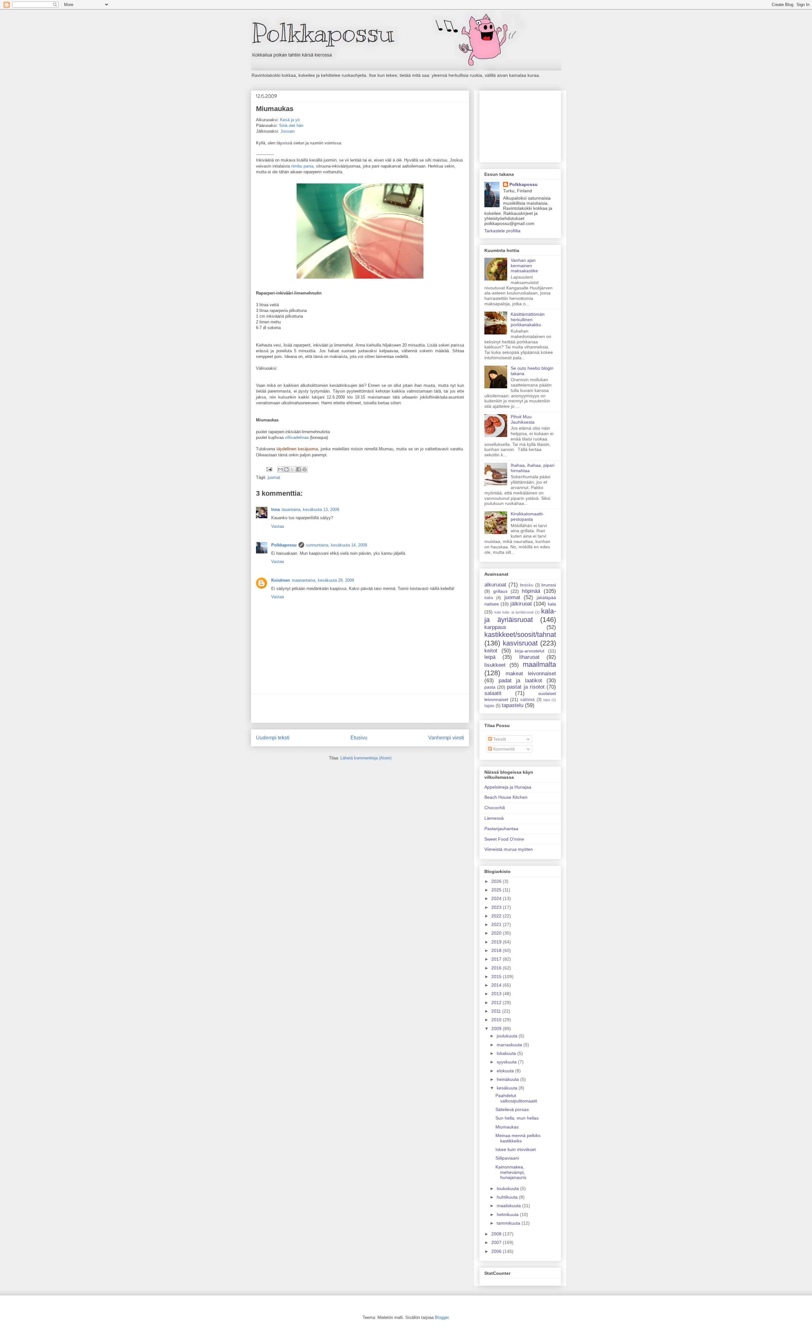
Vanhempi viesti (446, 737)
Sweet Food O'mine (504, 839)
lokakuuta (507, 1053)
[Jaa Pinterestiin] (304, 469)
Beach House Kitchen (505, 797)
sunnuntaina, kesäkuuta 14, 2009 (336, 545)
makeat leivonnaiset (531, 674)
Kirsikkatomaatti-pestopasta (527, 516)
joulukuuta (508, 1035)
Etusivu (358, 737)
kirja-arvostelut (529, 650)
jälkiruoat (521, 604)
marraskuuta (510, 1044)
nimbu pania (302, 166)
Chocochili (494, 807)
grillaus (500, 591)
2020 (497, 933)
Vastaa (277, 526)
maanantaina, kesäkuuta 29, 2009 (323, 580)
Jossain (287, 131)
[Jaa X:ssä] (292, 469)
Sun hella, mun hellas (517, 1118)
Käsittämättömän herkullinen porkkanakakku (528, 320)
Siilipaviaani (507, 1158)
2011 (496, 1011)
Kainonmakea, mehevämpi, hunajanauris (510, 1172)
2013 (497, 993)
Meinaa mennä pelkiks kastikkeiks (517, 1138)
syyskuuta (507, 1061)
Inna (275, 509)
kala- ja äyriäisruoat (520, 615)
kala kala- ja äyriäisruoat (514, 612)
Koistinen (280, 580)
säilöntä (527, 700)
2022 (497, 915)
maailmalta (539, 664)
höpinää (531, 591)
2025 (497, 889)
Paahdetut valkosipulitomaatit (516, 1098)
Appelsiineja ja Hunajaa (507, 787)
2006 (497, 1251)
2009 (497, 1028)
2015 (497, 976)
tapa (546, 700)
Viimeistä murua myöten (508, 849)
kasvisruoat (520, 643)
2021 (497, 924)
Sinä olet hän (291, 125)
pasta (489, 687)
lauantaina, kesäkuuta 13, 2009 (310, 509)
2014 (497, 985)
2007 (497, 1242)
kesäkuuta (508, 1087)
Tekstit (499, 739)
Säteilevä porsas (512, 1109)
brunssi (548, 584)
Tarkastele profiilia (502, 230)
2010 (497, 1019)
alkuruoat (495, 585)
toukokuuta (508, 1188)
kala (552, 603)
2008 (497, 1233)
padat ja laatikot (520, 681)
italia (488, 598)
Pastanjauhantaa (501, 828)
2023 (497, 907)
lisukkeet (495, 665)
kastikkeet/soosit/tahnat (520, 635)
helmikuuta (508, 1214)
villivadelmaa (297, 437)
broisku (526, 585)
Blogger (442, 1317)
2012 (497, 1002)
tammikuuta (509, 1223)
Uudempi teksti (273, 737)
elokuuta (506, 1070)
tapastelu (512, 705)
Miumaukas (507, 1126)
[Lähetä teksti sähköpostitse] (268, 468)
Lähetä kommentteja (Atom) (365, 758)
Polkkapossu (284, 545)
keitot (490, 651)
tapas (489, 706)
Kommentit (503, 748)
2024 (497, 898)
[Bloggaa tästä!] (286, 469)
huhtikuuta (508, 1197)
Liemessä (494, 818)
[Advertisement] (360, 708)
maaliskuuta (509, 1205)
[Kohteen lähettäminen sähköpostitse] (280, 469)
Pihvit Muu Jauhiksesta (522, 419)
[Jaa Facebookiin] (298, 469)
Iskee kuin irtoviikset (515, 1149)
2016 (497, 967)
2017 (497, 959)
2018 (497, 950)
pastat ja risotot (525, 687)
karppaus (495, 627)
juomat (274, 477)
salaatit (492, 693)
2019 (497, 941)
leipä (489, 657)
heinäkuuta (508, 1079)
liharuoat (529, 657)
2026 (497, 881)
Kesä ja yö (290, 119)
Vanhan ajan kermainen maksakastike (524, 266)
